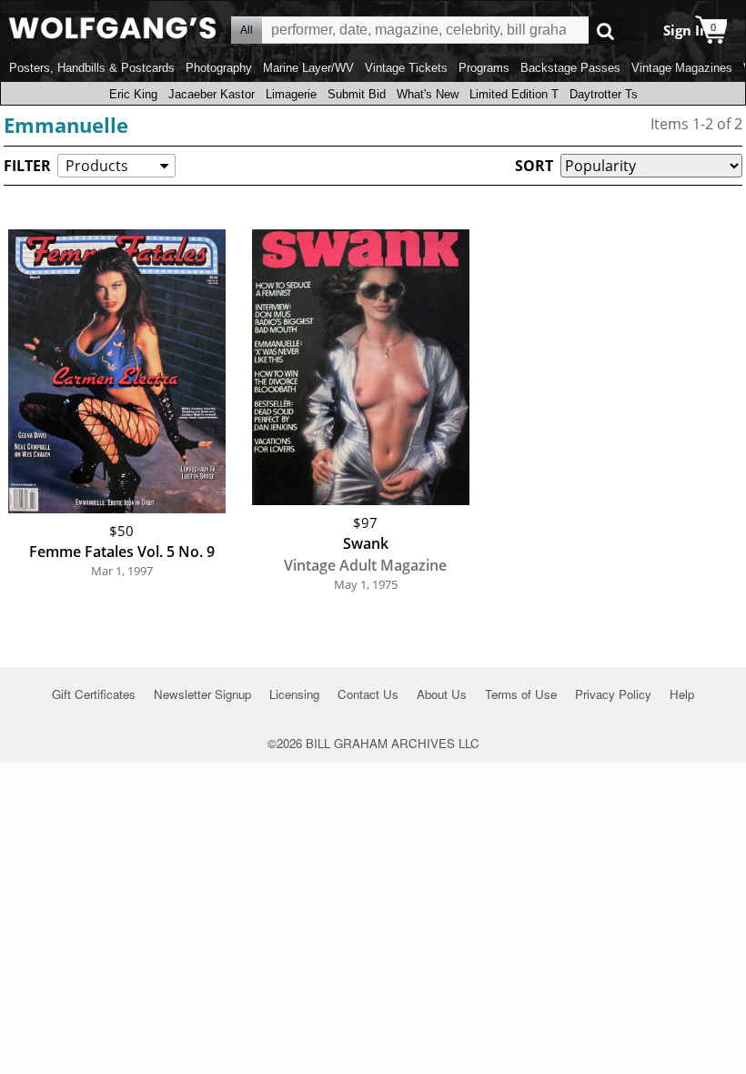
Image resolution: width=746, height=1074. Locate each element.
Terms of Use (521, 694)
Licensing (294, 694)
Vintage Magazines (681, 68)
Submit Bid (357, 94)
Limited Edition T (514, 94)
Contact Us (368, 694)
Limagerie (291, 94)
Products (97, 166)
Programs (484, 68)
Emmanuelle (66, 125)
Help (682, 694)
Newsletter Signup (202, 694)
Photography (219, 68)
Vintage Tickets (406, 68)
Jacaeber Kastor (211, 94)
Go (605, 30)
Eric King (133, 94)
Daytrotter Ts (604, 94)
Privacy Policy (613, 694)
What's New (428, 94)
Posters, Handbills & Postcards (92, 68)
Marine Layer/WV (308, 68)
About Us (442, 694)
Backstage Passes (570, 68)
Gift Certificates (94, 694)
